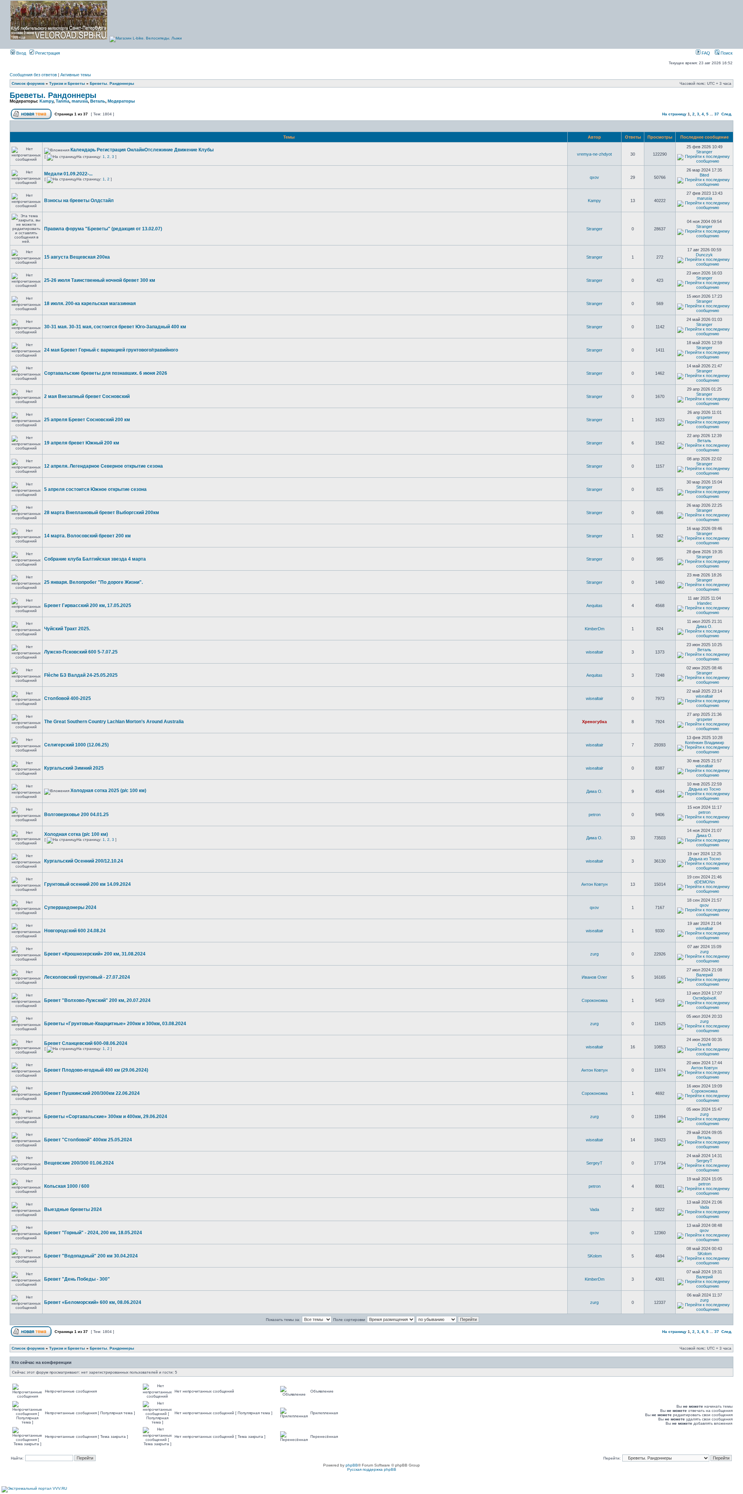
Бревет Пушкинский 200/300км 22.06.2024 (92, 1093)
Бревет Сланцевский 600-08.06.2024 (85, 1043)
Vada (594, 1209)
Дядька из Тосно (704, 789)
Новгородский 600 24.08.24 (75, 930)
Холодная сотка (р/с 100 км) (76, 834)
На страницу (674, 114)
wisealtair (594, 652)
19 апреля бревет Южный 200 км (81, 443)
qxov (594, 177)
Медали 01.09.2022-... (68, 174)
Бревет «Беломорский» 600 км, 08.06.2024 (92, 1302)
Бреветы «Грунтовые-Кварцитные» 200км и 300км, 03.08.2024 (115, 1023)
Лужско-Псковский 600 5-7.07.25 (81, 652)
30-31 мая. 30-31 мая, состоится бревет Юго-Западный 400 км (115, 326)
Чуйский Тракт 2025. (67, 628)
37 (716, 114)
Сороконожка (595, 1000)
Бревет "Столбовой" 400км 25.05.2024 (88, 1139)
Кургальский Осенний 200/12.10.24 (83, 861)
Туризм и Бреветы (67, 83)
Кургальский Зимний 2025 (74, 768)
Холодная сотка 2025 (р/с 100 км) (108, 790)
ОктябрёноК (704, 998)
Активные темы (75, 74)
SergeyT (594, 1163)
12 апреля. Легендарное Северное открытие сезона (103, 466)
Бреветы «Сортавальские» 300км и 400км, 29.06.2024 (105, 1116)
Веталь (97, 101)
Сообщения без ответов (33, 74)
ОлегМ (704, 1044)
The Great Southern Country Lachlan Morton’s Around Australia (114, 721)
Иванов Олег (594, 977)
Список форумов (28, 83)
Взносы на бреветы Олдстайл (79, 200)
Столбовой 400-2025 (67, 698)
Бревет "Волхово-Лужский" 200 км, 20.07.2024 (97, 1000)
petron (595, 814)
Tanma (62, 101)
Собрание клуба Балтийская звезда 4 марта (95, 559)
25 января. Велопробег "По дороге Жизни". (93, 582)
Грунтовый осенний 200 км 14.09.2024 (87, 884)
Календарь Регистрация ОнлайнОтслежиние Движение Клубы (142, 150)
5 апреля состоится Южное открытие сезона (95, 489)
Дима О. (704, 626)
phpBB (352, 1465)
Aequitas (594, 605)
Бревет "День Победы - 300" (77, 1279)
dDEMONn (704, 882)
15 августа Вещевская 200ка (77, 257)
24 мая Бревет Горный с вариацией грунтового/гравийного (111, 350)
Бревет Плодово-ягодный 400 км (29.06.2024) (96, 1070)
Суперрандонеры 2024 (70, 907)
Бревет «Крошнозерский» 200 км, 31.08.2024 (95, 954)
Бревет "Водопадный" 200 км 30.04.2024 (91, 1256)
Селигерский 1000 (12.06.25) (76, 745)
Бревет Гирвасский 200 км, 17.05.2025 (87, 605)
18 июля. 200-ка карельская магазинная (90, 303)
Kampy (46, 101)
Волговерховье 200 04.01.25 (76, 814)
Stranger (704, 151)
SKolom (594, 1256)
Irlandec (704, 603)
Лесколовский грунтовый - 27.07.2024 (87, 977)
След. (726, 114)
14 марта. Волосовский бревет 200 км (87, 536)
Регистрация (47, 53)
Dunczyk (704, 254)
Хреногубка (594, 721)
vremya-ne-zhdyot (594, 154)
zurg (594, 954)
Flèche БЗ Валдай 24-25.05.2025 (81, 675)
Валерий (704, 975)
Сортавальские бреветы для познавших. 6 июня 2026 (105, 373)
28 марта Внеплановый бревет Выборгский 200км (101, 512)
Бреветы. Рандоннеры (112, 83)
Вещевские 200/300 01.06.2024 (79, 1163)
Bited (704, 175)
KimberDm (594, 628)
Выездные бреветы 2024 (73, 1209)
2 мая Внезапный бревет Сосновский (87, 396)
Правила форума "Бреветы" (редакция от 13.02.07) (103, 229)
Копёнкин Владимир (704, 742)
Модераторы (121, 101)
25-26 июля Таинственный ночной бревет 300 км (99, 280)
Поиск (726, 53)
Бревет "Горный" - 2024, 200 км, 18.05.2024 (93, 1232)
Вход (20, 53)
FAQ (705, 53)
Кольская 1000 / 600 (66, 1186)
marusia (80, 101)
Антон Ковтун (594, 884)
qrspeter (704, 417)
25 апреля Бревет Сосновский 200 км (87, 419)
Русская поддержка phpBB (371, 1469)
